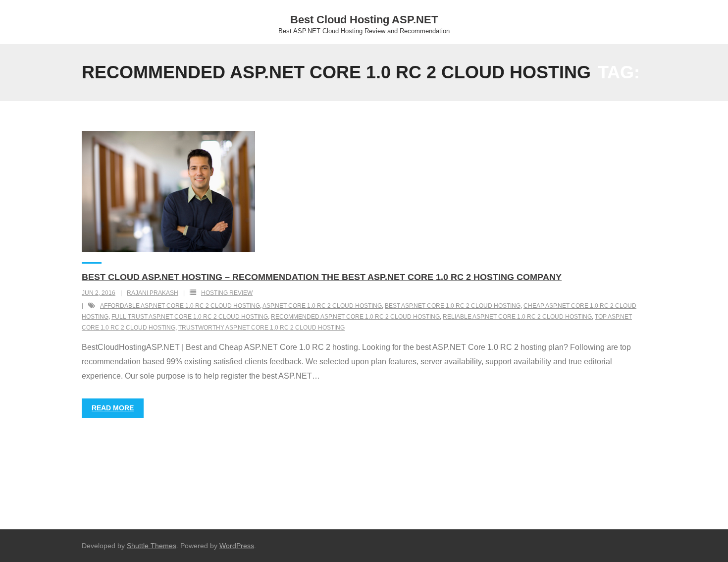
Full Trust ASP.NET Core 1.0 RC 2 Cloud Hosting (189, 316)
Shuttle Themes (151, 546)
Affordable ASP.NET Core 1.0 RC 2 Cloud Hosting (180, 305)
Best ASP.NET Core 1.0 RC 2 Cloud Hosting (452, 305)
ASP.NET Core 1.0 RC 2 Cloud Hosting (322, 305)
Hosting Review (227, 292)
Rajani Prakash (152, 292)
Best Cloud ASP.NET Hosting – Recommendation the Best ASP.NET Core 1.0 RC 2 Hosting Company (322, 277)
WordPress (236, 546)
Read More (113, 408)
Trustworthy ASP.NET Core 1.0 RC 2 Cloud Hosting (261, 327)
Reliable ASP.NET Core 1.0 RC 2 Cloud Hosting (517, 316)
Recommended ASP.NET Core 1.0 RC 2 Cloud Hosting (355, 316)
